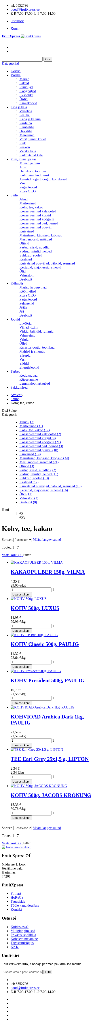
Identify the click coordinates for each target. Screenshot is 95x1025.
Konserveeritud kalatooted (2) (40, 434)
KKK (15, 947)
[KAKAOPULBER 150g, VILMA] (37, 562)
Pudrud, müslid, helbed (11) (38, 474)
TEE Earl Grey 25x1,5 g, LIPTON (50, 759)
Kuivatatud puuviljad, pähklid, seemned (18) (50, 486)
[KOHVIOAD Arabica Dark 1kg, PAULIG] (42, 707)
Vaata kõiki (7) (12, 555)
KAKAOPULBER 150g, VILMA (48, 572)
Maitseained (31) (31, 426)
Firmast (16, 893)
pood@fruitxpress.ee (25, 9)
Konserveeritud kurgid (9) (37, 438)
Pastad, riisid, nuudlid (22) (37, 470)
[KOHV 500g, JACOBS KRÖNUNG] (39, 786)
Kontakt (16, 909)
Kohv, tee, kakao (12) (34, 430)
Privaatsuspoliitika (23, 935)
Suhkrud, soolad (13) (34, 478)
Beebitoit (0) (28, 502)
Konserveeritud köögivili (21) (40, 442)
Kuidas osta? (19, 927)
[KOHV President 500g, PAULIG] (36, 671)
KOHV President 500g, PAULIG (48, 680)
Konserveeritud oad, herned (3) (41, 446)
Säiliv (15, 399)
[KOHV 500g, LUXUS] (29, 599)
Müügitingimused (23, 931)
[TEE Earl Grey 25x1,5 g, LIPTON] (37, 749)
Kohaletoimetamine (24, 939)
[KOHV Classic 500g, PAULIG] (34, 635)
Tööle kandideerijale (25, 905)
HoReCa (17, 897)
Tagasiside (18, 901)
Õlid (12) (25, 494)
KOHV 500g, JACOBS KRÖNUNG (51, 795)
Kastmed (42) (28, 482)
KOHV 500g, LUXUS (35, 608)
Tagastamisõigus (22, 943)
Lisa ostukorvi (21, 594)
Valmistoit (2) (28, 498)
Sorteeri (7, 539)
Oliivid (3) (26, 466)
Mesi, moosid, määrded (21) (39, 462)
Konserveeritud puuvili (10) (38, 450)
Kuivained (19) (30, 454)
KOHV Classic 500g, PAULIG (45, 644)
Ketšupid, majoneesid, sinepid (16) (43, 490)
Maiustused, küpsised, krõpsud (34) (44, 458)
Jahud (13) (26, 422)
